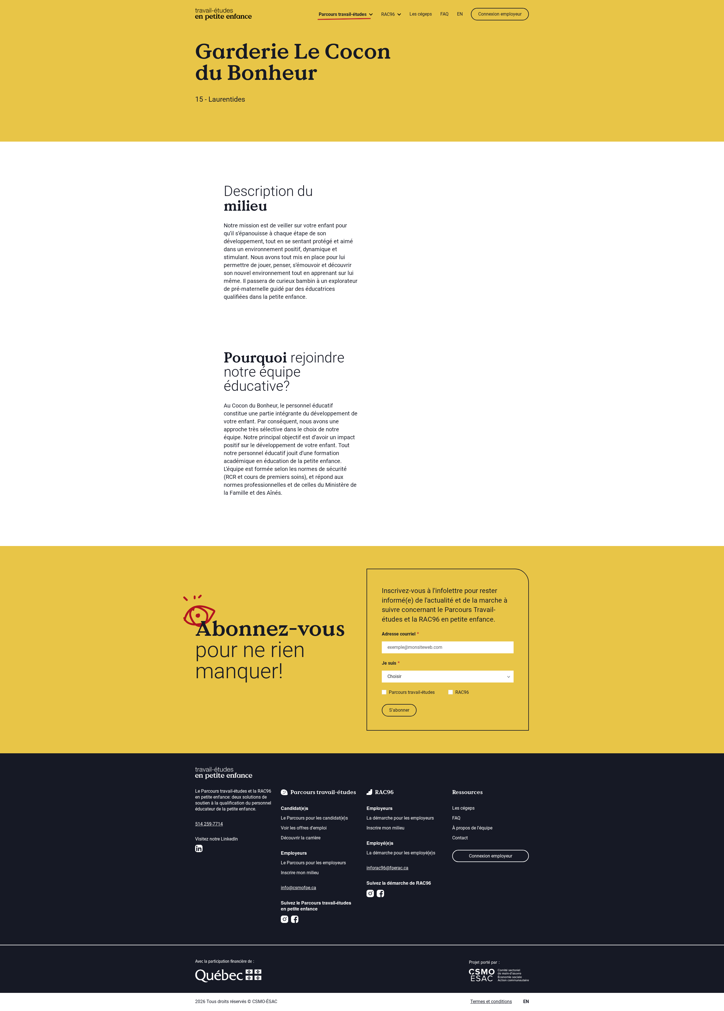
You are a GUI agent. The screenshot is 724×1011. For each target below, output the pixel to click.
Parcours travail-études (412, 692)
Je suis (389, 663)
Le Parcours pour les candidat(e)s (314, 818)
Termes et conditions (491, 1001)
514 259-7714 (209, 824)
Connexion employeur (500, 14)
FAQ (444, 14)
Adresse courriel (398, 634)
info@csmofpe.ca (298, 887)
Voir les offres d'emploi (304, 828)
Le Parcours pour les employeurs (313, 862)
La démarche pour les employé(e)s (401, 853)
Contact (460, 838)
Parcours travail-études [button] (343, 14)
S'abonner (399, 710)
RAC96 (462, 692)
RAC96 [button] (388, 14)
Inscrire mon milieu (300, 872)
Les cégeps (421, 14)
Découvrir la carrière (300, 838)
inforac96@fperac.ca (387, 868)
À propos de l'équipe (472, 828)
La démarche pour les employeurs (400, 818)
